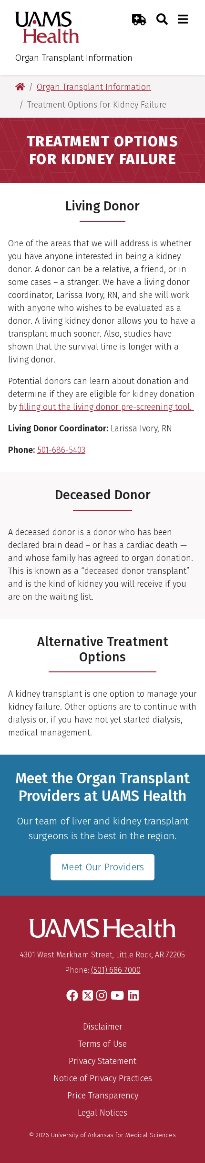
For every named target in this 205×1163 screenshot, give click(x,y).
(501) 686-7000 (116, 970)
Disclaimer (103, 1026)
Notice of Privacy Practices (102, 1078)
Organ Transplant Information (74, 57)
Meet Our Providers (102, 867)
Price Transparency (102, 1095)
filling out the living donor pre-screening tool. (106, 407)
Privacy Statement (102, 1061)
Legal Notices (102, 1113)
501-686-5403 (61, 450)
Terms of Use (102, 1044)
